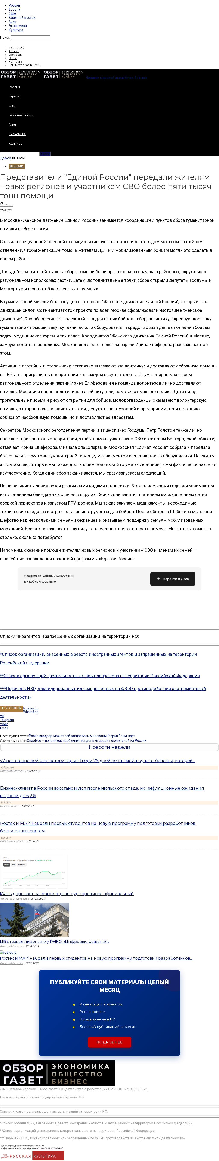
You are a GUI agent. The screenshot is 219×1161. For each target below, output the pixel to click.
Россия (14, 5)
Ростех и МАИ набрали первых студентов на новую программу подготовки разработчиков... (96, 958)
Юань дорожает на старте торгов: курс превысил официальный (67, 893)
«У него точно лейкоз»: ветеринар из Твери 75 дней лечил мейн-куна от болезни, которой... (97, 760)
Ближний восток (22, 18)
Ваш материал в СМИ (24, 65)
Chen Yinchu (6, 205)
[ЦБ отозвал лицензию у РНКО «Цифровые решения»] (34, 936)
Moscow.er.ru (30, 708)
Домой (5, 158)
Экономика (18, 26)
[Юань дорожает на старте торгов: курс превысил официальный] (34, 888)
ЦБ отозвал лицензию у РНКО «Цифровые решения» (55, 941)
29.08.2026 (16, 47)
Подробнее (109, 1042)
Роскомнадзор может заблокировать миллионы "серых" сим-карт (82, 736)
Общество (7, 767)
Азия (12, 22)
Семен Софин (9, 805)
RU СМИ (17, 166)
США (12, 14)
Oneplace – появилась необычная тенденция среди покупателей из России (86, 741)
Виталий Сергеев (11, 770)
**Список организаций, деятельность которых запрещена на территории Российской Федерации (100, 675)
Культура (16, 30)
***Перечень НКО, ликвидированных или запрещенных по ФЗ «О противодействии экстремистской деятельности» (92, 1138)
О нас (13, 58)
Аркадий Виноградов (14, 898)
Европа (14, 9)
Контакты (15, 61)
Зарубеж (15, 54)
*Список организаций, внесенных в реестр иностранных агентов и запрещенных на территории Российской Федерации (96, 1123)
